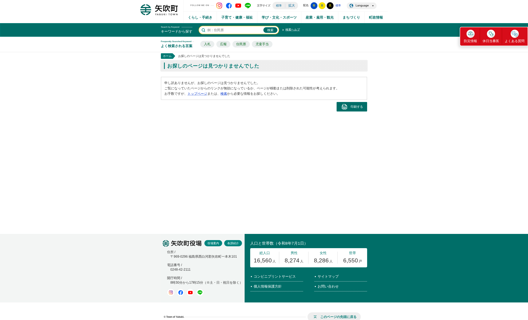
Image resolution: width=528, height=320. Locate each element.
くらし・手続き (200, 17)
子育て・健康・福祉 (237, 17)
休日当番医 (491, 41)
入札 (207, 44)
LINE (200, 292)
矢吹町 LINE (248, 5)
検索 (223, 93)
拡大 (291, 5)
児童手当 (262, 44)
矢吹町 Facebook (229, 5)
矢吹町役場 (182, 243)
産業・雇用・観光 (320, 17)
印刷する (357, 106)
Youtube (190, 292)
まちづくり (351, 17)
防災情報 (470, 41)
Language (362, 5)
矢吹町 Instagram (219, 5)
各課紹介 (233, 243)
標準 (279, 5)
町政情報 (376, 17)
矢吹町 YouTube (238, 5)
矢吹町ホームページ (159, 9)
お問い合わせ (328, 286)
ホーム (167, 56)
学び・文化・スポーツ (279, 17)
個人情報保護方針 (268, 286)
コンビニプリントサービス (275, 277)
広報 (223, 44)
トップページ (197, 93)
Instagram (171, 292)
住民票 (241, 44)
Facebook (180, 292)
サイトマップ (328, 277)
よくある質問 (514, 41)
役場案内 (213, 243)
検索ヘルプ (292, 29)
